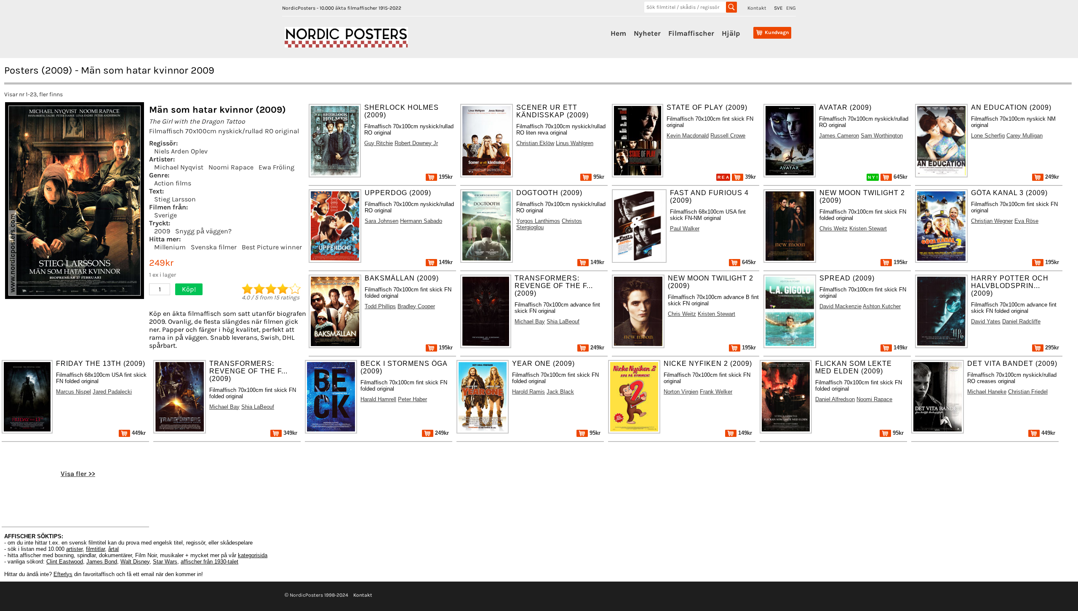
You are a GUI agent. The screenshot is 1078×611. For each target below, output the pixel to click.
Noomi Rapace (230, 167)
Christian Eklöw (535, 143)
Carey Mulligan (1024, 135)
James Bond (101, 561)
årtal (113, 549)
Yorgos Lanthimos (538, 221)
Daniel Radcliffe (1021, 321)
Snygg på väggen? (203, 231)
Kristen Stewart (868, 228)
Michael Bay (530, 321)
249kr (1051, 177)
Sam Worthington (882, 135)
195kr (445, 177)
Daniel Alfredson (835, 399)
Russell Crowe (727, 135)
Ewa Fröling (276, 167)
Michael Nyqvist (178, 167)
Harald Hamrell (378, 399)
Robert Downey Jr (416, 143)
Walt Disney (134, 561)
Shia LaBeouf (563, 321)
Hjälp (731, 33)
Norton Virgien (681, 392)
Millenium (170, 247)
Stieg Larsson (175, 199)
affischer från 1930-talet (209, 561)
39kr (749, 177)
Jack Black (560, 392)
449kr (138, 433)
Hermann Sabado (421, 221)
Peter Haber (412, 399)
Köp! (189, 289)
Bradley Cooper (416, 306)
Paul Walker (684, 228)
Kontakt (756, 8)
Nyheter (647, 33)
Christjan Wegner (992, 221)
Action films (172, 183)
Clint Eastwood (64, 561)
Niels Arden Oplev (181, 151)
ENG (791, 8)
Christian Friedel (1028, 392)
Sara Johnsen (381, 221)
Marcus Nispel (73, 392)
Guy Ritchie (378, 143)
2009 (162, 231)
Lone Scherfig (988, 135)
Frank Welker (716, 392)
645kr (899, 177)
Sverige (165, 215)
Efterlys (62, 574)
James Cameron (839, 135)
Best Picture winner (272, 247)
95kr (598, 177)
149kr (445, 262)
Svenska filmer (214, 247)
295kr (1051, 347)
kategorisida (252, 555)
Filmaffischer (691, 33)
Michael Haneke (986, 392)
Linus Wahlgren (574, 143)
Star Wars (165, 561)
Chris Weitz (833, 228)
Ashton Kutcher (882, 306)
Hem (618, 33)
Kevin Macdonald (688, 135)
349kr (289, 433)
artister (74, 549)
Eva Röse (1026, 221)
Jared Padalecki (112, 392)
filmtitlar (95, 549)
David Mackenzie (840, 306)
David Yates (986, 321)
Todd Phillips (380, 306)
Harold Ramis (528, 392)
